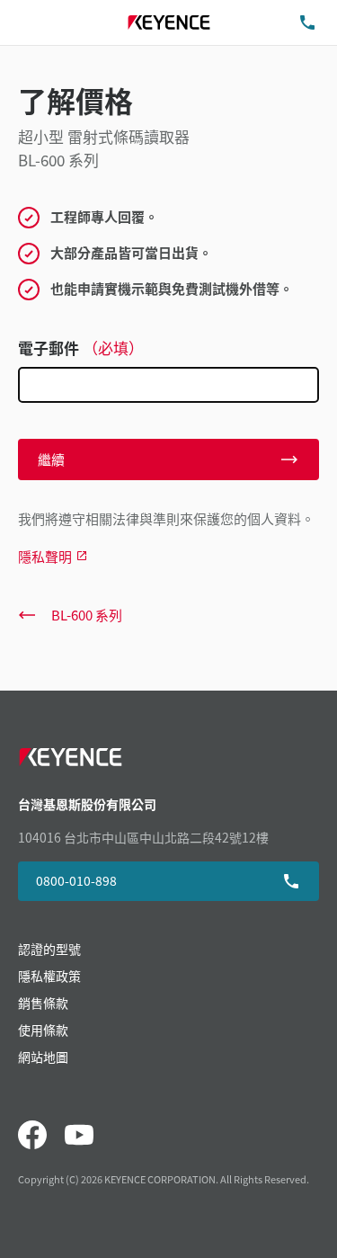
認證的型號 (49, 949)
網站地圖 (43, 1057)
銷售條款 (43, 1003)
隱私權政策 (49, 976)
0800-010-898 (76, 880)
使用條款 (43, 1030)
